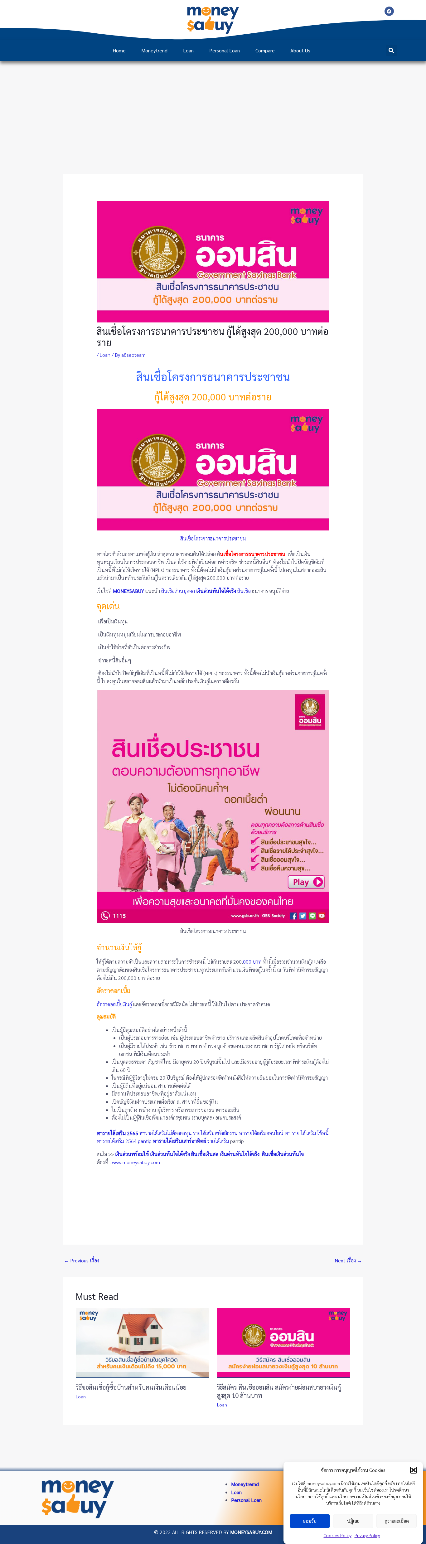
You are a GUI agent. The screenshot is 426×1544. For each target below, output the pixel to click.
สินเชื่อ (244, 591)
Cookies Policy (337, 1535)
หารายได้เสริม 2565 (117, 1133)
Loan (188, 50)
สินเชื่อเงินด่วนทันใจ (283, 1154)
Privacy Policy (367, 1535)
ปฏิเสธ (353, 1521)
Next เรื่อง (348, 1260)
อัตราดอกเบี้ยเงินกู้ (114, 1004)
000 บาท (252, 961)
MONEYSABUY (128, 591)
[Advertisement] (213, 107)
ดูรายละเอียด (397, 1521)
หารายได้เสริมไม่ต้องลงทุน (165, 1133)
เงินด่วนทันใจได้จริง (170, 1154)
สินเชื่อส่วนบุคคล (178, 591)
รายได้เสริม (218, 1141)
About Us (300, 50)
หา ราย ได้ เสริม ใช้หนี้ (307, 1133)
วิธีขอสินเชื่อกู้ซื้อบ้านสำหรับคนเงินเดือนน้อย (131, 1387)
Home (119, 50)
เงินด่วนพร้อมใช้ (132, 1154)
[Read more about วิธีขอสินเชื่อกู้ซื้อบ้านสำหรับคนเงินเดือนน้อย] (142, 1342)
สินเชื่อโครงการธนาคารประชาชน (213, 538)
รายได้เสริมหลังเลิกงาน (215, 1133)
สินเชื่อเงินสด (204, 1154)
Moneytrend (154, 50)
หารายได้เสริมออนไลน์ (261, 1133)
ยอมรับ (310, 1521)
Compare (265, 50)
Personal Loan (224, 50)
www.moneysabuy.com (136, 1162)
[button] (413, 1470)
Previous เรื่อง (81, 1260)
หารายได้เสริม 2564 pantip (124, 1141)
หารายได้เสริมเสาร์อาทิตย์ (179, 1141)
